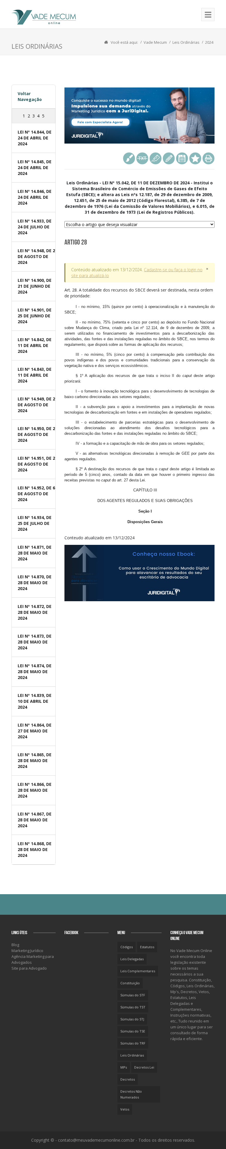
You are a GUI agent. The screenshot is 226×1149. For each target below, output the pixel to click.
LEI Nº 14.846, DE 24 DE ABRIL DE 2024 (34, 197)
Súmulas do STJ (132, 1019)
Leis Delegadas (132, 959)
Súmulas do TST (132, 1007)
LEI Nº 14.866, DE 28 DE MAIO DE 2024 (34, 790)
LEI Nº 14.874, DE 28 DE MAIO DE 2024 (34, 671)
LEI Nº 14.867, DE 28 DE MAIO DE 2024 (34, 819)
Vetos (124, 1109)
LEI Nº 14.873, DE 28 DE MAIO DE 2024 (34, 642)
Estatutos (147, 947)
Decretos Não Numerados (131, 1094)
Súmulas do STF (132, 995)
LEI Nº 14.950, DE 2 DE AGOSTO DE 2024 (36, 434)
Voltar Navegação (30, 96)
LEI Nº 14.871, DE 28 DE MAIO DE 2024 (34, 553)
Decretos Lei (144, 1067)
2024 (209, 42)
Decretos (127, 1079)
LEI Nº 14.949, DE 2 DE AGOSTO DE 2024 (36, 404)
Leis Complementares (137, 971)
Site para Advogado (29, 968)
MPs (123, 1067)
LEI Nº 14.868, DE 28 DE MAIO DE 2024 (34, 849)
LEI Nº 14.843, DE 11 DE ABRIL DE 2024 (34, 375)
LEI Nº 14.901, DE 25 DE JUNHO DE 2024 (34, 315)
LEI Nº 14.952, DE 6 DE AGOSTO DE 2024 (36, 493)
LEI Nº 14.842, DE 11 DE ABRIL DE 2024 (34, 345)
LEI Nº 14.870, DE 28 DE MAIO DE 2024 (34, 582)
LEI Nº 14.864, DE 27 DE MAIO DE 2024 (34, 730)
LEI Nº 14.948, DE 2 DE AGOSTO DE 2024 (36, 256)
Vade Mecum (155, 42)
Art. (139, 405)
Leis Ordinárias (186, 42)
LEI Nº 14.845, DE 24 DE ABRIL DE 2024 (34, 167)
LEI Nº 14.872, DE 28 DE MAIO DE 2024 (34, 612)
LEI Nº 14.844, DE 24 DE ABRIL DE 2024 (34, 137)
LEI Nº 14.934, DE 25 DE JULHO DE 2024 (34, 523)
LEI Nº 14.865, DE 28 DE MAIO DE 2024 (34, 760)
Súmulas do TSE (132, 1031)
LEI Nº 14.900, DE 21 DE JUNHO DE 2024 (34, 286)
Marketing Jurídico (27, 950)
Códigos (126, 947)
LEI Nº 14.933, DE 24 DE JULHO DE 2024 (34, 226)
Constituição (130, 983)
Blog (15, 944)
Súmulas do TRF (132, 1043)
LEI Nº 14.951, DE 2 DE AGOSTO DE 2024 (36, 464)
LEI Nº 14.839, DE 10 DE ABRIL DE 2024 (34, 701)
